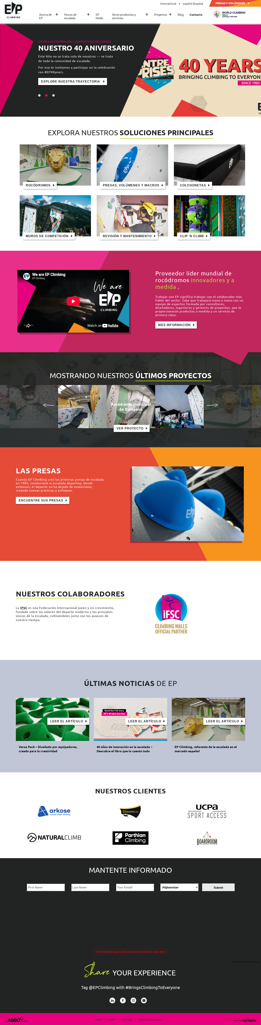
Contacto (196, 14)
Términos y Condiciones (151, 1019)
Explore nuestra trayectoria (71, 81)
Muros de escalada (77, 16)
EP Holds (99, 16)
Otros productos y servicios (130, 16)
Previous (48, 405)
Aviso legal (126, 1019)
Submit (218, 887)
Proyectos (163, 14)
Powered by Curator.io (245, 961)
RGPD (112, 1019)
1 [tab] (39, 95)
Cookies (98, 1019)
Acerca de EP (48, 16)
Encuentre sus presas (41, 500)
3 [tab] (53, 95)
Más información (174, 325)
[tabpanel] (130, 69)
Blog (181, 14)
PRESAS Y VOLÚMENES (230, 2)
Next (212, 405)
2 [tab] (46, 95)
